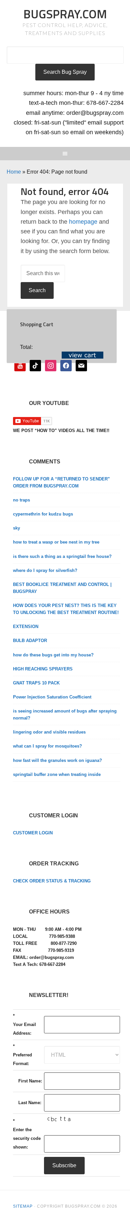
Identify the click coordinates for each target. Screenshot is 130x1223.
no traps (21, 499)
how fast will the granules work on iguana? (57, 760)
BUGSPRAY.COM (65, 14)
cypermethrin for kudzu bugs (43, 514)
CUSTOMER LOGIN (33, 832)
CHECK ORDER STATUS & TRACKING (52, 880)
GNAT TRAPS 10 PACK (36, 682)
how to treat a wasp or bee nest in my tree (56, 542)
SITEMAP (23, 1206)
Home (14, 172)
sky (16, 528)
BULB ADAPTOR (30, 640)
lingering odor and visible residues (49, 732)
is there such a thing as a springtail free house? (62, 556)
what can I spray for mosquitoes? (47, 746)
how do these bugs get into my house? (53, 654)
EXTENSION (25, 626)
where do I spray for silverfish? (45, 570)
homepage (83, 221)
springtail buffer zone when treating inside (57, 774)
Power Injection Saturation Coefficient (52, 696)
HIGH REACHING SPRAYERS (43, 668)
